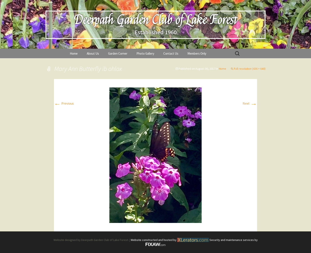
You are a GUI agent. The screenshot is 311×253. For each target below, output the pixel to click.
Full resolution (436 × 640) (250, 69)
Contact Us (170, 53)
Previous (64, 103)
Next (250, 103)
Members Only (196, 53)
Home (74, 53)
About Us (93, 53)
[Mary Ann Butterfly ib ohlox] (155, 155)
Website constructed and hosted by (154, 240)
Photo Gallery (145, 53)
